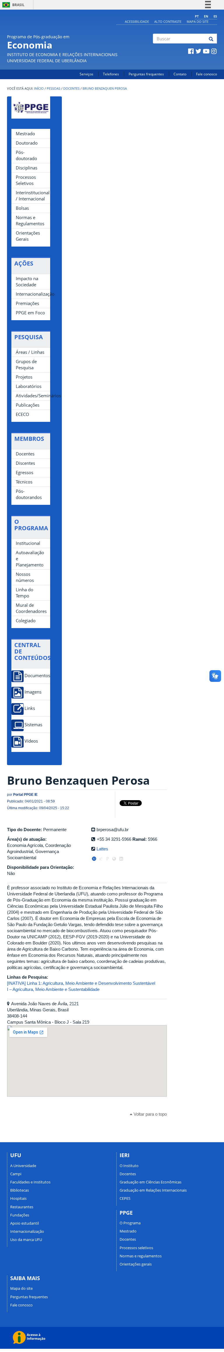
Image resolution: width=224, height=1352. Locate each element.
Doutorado (27, 143)
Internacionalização (33, 294)
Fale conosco (206, 74)
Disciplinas (26, 168)
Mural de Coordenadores (31, 608)
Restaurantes (21, 1206)
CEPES (125, 1198)
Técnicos (24, 482)
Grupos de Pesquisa (26, 364)
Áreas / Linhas (30, 352)
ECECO (22, 414)
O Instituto (129, 1165)
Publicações (27, 405)
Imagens (32, 692)
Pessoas (53, 88)
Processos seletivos (136, 1247)
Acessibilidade (137, 21)
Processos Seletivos (26, 180)
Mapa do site (198, 21)
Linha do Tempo (24, 593)
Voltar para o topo (149, 1114)
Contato (180, 74)
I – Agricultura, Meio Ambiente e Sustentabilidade (53, 989)
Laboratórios (28, 386)
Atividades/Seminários (33, 395)
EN (206, 16)
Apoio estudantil (24, 1223)
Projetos (24, 377)
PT (197, 16)
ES (215, 16)
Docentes (71, 88)
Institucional (28, 543)
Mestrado (25, 133)
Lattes (102, 849)
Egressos (24, 472)
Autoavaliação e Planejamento (30, 559)
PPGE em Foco (30, 313)
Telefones (111, 74)
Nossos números (25, 577)
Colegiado (26, 620)
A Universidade (23, 1165)
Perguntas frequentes (146, 74)
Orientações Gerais (28, 236)
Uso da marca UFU (26, 1239)
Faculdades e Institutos (30, 1182)
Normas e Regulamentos (30, 220)
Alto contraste (167, 21)
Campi (15, 1173)
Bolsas (22, 208)
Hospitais (18, 1198)
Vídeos (31, 741)
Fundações (19, 1215)
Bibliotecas (19, 1190)
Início (39, 88)
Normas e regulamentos (141, 1256)
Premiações (27, 303)
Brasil (12, 4)
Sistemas (33, 724)
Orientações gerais (136, 1264)
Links (29, 708)
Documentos (37, 675)
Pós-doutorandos (29, 494)
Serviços (86, 74)
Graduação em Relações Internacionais (153, 1190)
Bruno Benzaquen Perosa (105, 88)
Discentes (25, 463)
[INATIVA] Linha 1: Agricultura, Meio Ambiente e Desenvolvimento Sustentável (81, 983)
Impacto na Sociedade (27, 281)
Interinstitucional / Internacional (33, 196)
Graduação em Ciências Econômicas (150, 1182)
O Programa (130, 1223)
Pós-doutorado (26, 155)
